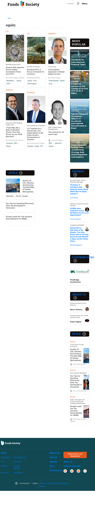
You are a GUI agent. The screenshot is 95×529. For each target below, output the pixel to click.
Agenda (53, 462)
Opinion (78, 171)
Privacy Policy (63, 483)
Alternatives (6, 457)
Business (17, 462)
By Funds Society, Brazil (14, 140)
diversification (54, 81)
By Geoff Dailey (57, 140)
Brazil (8, 146)
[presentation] (71, 270)
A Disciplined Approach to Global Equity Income (56, 71)
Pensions (5, 472)
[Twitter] (85, 471)
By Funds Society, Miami (35, 143)
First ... (35, 81)
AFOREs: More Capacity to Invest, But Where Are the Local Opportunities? (79, 211)
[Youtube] (78, 471)
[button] (28, 483)
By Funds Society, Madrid (15, 78)
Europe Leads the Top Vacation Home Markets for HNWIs (19, 217)
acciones (9, 143)
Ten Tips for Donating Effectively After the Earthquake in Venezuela (20, 205)
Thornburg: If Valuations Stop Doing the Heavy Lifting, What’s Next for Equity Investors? (79, 189)
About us (79, 294)
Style (13, 172)
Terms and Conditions (49, 483)
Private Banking (17, 467)
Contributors (80, 257)
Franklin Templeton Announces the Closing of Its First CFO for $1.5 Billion (79, 87)
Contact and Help (72, 466)
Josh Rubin (74, 198)
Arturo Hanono (75, 219)
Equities (30, 146)
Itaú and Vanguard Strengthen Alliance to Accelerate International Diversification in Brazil (79, 121)
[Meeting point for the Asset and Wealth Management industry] (24, 3)
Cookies (42, 486)
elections (58, 143)
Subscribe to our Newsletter (75, 455)
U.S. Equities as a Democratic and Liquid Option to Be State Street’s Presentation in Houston (35, 134)
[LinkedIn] (65, 471)
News (3, 453)
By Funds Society (54, 78)
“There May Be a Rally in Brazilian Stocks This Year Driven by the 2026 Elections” (14, 132)
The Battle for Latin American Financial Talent (78, 62)
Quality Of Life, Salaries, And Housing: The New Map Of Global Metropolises (28, 186)
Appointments (19, 457)
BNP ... (51, 143)
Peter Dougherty (76, 245)
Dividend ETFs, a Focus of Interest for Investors (35, 71)
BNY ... (16, 143)
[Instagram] (72, 471)
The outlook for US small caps (56, 133)
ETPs (8, 84)
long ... (51, 84)
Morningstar (32, 84)
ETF (41, 146)
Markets (4, 466)
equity (19, 81)
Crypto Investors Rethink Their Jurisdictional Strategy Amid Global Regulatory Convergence (79, 151)
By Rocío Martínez (33, 78)
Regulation (18, 472)
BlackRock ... (11, 81)
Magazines (55, 453)
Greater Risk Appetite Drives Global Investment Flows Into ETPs (15, 70)
